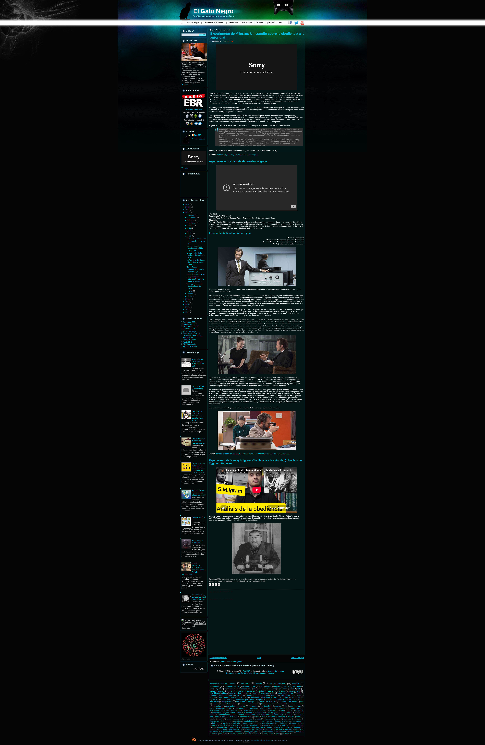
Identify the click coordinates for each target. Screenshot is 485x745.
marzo (190, 291)
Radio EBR (187, 342)
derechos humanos (229, 717)
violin (278, 734)
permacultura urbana (218, 729)
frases (298, 695)
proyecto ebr (241, 708)
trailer (259, 581)
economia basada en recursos (222, 684)
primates (288, 729)
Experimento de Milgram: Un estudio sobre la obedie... (195, 279)
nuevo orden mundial (239, 693)
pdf (286, 706)
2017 (187, 212)
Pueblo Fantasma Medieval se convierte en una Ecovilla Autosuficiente (193, 568)
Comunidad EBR (189, 324)
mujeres (292, 725)
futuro (212, 697)
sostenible (223, 734)
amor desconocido (285, 693)
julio (189, 228)
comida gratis (273, 713)
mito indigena (255, 725)
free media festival (231, 686)
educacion (293, 702)
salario (258, 732)
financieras (214, 721)
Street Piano (262, 710)
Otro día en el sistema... (214, 23)
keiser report (223, 697)
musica (259, 684)
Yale (264, 581)
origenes (297, 727)
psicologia (253, 581)
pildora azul (257, 729)
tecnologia (255, 697)
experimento (246, 579)
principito (297, 729)
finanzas (264, 704)
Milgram (289, 579)
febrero (191, 294)
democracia (214, 717)
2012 (187, 310)
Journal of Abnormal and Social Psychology (268, 579)
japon (257, 723)
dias (263, 717)
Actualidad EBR (189, 322)
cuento (289, 715)
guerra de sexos (265, 721)
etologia (244, 704)
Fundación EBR (189, 329)
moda (266, 725)
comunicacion (286, 713)
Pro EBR (197, 135)
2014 (187, 304)
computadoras (227, 702)
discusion (281, 717)
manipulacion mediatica (235, 706)
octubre (191, 220)
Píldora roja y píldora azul (197, 541)
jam (250, 723)
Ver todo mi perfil (198, 139)
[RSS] (194, 740)
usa (211, 689)
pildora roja (268, 729)
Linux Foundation (190, 331)
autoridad (225, 579)
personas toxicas (236, 729)
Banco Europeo (297, 697)
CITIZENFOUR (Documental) (198, 387)
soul (261, 708)
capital (260, 700)
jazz (260, 686)
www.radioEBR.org (194, 110)
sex (277, 732)
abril (189, 236)
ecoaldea (300, 717)
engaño (229, 719)
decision (283, 702)
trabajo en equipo (269, 697)
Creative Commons (190, 326)
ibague (301, 704)
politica (230, 708)
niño (214, 727)
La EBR (259, 23)
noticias (278, 706)
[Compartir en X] (216, 584)
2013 (187, 307)
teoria (240, 734)
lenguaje (293, 723)
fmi (222, 721)
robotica (239, 732)
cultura (261, 691)
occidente (234, 727)
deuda (256, 717)
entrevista (248, 719)
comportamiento (216, 695)
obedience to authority (224, 581)
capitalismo (228, 689)
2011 (187, 312)
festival (286, 686)
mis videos (214, 693)
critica (261, 702)
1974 (219, 579)
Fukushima (214, 710)
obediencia (237, 581)
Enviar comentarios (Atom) (232, 661)
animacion (274, 710)
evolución (297, 719)
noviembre (192, 218)
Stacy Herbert (249, 710)
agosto (190, 225)
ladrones (283, 723)
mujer (284, 725)
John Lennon (236, 710)
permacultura (295, 706)
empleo (221, 719)
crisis (266, 695)
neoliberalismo (266, 706)
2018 (187, 210)
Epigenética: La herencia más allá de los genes (198, 493)
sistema (290, 732)
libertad (234, 697)
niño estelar (223, 727)
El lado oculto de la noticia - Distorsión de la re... (196, 255)
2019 (187, 207)
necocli (301, 725)
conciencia (251, 691)
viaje (271, 734)
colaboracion (260, 713)
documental (214, 686)
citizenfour (248, 713)
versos (264, 734)
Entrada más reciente (218, 658)
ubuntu (256, 734)
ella (213, 719)
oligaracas (245, 727)
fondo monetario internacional (283, 704)
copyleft (229, 695)
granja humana (250, 721)
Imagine (224, 710)
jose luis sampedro (269, 723)
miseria (245, 725)
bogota (229, 691)
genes (228, 721)
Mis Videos (247, 23)
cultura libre (271, 702)
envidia (258, 719)
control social (235, 579)
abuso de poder (216, 691)
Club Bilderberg (280, 708)
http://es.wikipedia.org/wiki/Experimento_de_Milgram (238, 154)
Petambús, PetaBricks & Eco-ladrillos (192, 336)
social (214, 734)
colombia (295, 684)
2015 (187, 302)
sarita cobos (268, 732)
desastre (274, 695)
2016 (187, 299)
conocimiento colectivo (248, 715)
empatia (215, 704)
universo (264, 693)
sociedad (253, 708)
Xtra (281, 23)
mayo (190, 233)
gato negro (283, 689)
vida (299, 689)
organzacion (278, 727)
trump (268, 708)
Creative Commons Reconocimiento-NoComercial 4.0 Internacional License (255, 672)
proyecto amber (227, 732)
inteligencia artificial (231, 723)
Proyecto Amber (189, 340)
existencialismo (294, 691)
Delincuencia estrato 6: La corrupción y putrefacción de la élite (198, 415)
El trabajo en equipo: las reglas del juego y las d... (196, 241)
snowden (300, 732)
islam (244, 723)
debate (298, 715)
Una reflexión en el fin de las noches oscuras (198, 440)
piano (247, 729)
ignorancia (286, 721)
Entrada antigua (297, 658)
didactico (271, 717)
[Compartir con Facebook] (219, 584)
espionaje (287, 719)
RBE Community (189, 344)
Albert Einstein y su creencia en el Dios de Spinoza (199, 597)
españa (277, 686)
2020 (187, 204)
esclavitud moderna (230, 704)
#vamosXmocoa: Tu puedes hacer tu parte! (194, 286)
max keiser (235, 725)
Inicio (259, 658)
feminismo (254, 704)
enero (190, 296)
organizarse (266, 727)
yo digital (285, 734)
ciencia (268, 686)
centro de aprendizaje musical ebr (280, 700)
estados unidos (287, 695)
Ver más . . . (186, 168)
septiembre (192, 223)
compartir (239, 691)
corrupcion (252, 702)
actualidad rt (227, 700)
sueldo (232, 734)
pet (211, 708)
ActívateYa (284, 697)
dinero (255, 689)
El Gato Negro (213, 11)
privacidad (214, 732)
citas (239, 713)
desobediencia (246, 717)
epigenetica (268, 719)
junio (190, 231)
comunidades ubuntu (227, 715)
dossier (291, 717)
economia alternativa (276, 691)
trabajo (254, 693)
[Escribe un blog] (213, 584)
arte (282, 710)
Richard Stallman (190, 346)
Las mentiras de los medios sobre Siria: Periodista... (195, 248)
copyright (239, 695)
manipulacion (217, 706)
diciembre (192, 215)
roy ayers (249, 732)
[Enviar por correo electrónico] (210, 584)
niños (224, 693)
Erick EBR (246, 741)
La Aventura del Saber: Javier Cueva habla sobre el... (196, 262)
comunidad (240, 702)
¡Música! (271, 23)
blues (299, 693)
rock (242, 697)
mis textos (245, 684)
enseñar (238, 719)
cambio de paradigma (245, 700)
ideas (276, 721)
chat (233, 713)
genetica (237, 721)
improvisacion (298, 721)
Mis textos (233, 23)
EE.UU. (216, 700)
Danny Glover (295, 708)
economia (265, 689)
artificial (289, 710)
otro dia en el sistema (277, 684)
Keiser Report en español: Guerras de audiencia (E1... (195, 269)
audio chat (299, 710)
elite (302, 702)
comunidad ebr (249, 686)
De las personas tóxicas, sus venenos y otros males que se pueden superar (198, 467)
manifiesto (224, 725)
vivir (272, 693)
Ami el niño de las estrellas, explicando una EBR (198, 362)
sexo (283, 732)
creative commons (253, 695)
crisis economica (243, 689)
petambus (220, 708)
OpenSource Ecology (191, 333)
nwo (292, 689)
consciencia (266, 715)
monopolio (275, 725)
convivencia (278, 715)
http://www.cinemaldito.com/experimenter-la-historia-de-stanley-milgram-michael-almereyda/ (252, 453)
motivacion (253, 706)
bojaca (226, 713)
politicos (279, 729)
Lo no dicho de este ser (196, 274)
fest (274, 689)
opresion (255, 727)
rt (247, 697)
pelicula (245, 581)
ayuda (218, 689)
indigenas (216, 723)
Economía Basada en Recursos (261, 740)
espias (278, 719)
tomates (248, 734)
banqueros (216, 713)
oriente (289, 727)
